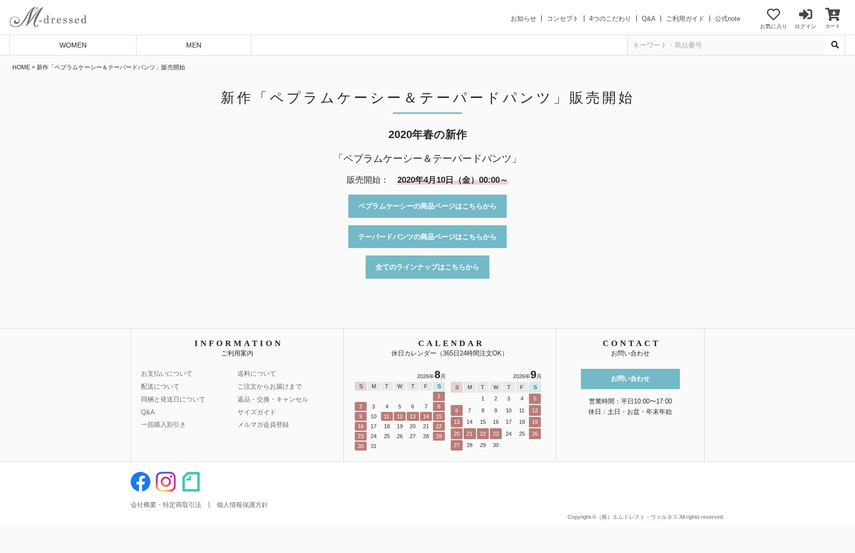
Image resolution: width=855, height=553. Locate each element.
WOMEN (73, 45)
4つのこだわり (610, 18)
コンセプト (563, 18)
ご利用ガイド (685, 18)
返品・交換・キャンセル (273, 399)
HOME (21, 67)
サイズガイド (257, 412)
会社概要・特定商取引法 (166, 504)
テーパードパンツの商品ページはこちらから (427, 237)
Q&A (649, 18)
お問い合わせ (630, 378)
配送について (160, 386)
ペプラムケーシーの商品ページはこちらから (427, 206)
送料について (257, 373)
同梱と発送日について (173, 399)
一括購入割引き (163, 424)
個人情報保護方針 (242, 504)
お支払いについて (166, 373)
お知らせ (523, 18)
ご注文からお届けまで (270, 386)
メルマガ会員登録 (263, 424)
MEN (193, 45)
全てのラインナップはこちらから (427, 267)
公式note (727, 18)
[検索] (835, 45)
